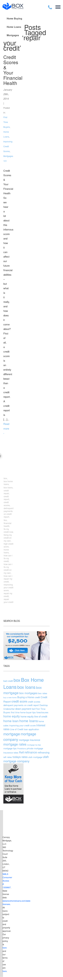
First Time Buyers (6, 122)
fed (33, 708)
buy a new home (10, 697)
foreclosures (42, 712)
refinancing (43, 752)
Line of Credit (16, 729)
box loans (26, 687)
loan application (31, 729)
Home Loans (14, 26)
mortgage (11, 734)
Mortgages (13, 35)
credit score (19, 701)
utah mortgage (35, 757)
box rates (42, 693)
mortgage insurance (29, 740)
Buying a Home (25, 697)
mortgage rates (14, 744)
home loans (28, 720)
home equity (11, 716)
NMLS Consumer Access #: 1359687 (7, 881)
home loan (11, 720)
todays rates (20, 757)
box (17, 680)
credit (37, 697)
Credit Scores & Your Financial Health (12, 70)
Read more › (6, 428)
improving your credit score (22, 725)
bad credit (8, 680)
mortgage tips (10, 748)
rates (15, 752)
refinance (31, 752)
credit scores (34, 701)
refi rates (7, 757)
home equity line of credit (33, 716)
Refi (21, 752)
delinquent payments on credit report (21, 705)
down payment (23, 708)
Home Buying (14, 18)
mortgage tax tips (34, 745)
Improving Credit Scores (7, 146)
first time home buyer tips (23, 712)
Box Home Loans (23, 683)
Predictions (21, 748)
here (5, 947)
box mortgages (28, 693)
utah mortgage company (26, 758)
